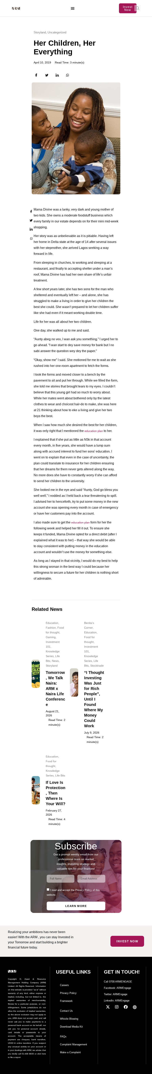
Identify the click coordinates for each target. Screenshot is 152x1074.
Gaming (51, 637)
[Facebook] (126, 1007)
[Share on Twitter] (29, 220)
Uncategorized (57, 32)
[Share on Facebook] (29, 211)
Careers (64, 985)
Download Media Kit (71, 1026)
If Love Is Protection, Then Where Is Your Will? (55, 793)
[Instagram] (117, 1007)
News (55, 660)
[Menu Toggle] (73, 8)
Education (52, 622)
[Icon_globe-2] (135, 1007)
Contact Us (66, 1010)
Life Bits (60, 775)
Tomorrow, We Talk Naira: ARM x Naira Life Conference (55, 688)
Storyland (40, 32)
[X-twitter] (108, 1007)
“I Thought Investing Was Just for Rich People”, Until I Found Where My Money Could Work (94, 699)
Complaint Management (73, 1044)
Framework (66, 1000)
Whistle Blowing (69, 1018)
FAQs (63, 1036)
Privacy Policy (68, 993)
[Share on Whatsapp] (29, 238)
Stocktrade (97, 665)
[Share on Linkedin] (29, 229)
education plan (94, 431)
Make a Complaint (70, 1052)
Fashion (51, 627)
